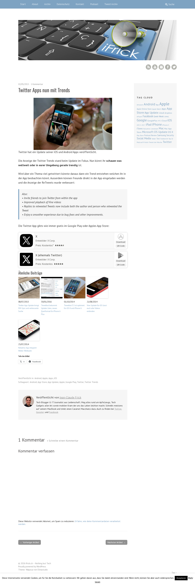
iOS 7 (143, 125)
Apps (51, 378)
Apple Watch (156, 109)
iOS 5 (139, 125)
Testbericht (164, 139)
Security (170, 135)
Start (23, 4)
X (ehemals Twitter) (49, 255)
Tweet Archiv (111, 4)
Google (142, 120)
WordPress (41, 566)
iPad (148, 124)
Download (120, 242)
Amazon (140, 105)
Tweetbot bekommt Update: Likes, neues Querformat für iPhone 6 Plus (50, 309)
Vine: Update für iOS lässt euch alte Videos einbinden (97, 308)
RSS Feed (148, 67)
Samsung (161, 135)
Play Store (140, 135)
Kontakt (80, 4)
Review (154, 135)
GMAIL (166, 116)
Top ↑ (174, 572)
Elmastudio (43, 569)
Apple (45, 378)
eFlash (139, 116)
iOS (55, 378)
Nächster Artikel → (116, 542)
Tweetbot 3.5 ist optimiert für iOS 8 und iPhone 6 (74, 307)
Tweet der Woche (155, 142)
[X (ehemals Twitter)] (26, 265)
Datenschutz (63, 4)
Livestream (154, 129)
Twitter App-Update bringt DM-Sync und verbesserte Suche (28, 308)
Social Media (144, 138)
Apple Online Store (144, 109)
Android (38, 378)
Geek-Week (159, 116)
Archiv (47, 4)
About (35, 4)
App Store (42, 382)
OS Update (160, 132)
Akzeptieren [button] (181, 578)
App (157, 104)
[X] (26, 246)
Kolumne (146, 129)
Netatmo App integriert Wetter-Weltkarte (27, 349)
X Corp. (51, 240)
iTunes (140, 128)
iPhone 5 (165, 125)
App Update (53, 382)
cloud (161, 112)
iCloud (164, 120)
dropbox (168, 113)
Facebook (167, 67)
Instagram (161, 67)
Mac (161, 128)
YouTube (154, 67)
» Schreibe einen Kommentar (62, 440)
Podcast (94, 4)
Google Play (71, 382)
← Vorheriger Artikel (29, 542)
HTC (159, 121)
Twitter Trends (91, 382)
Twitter (174, 67)
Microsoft (147, 132)
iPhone (157, 124)
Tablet (153, 139)
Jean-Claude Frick (70, 397)
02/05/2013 (23, 84)
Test (158, 138)
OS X (170, 132)
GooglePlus (152, 120)
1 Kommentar (37, 84)
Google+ (40, 412)
